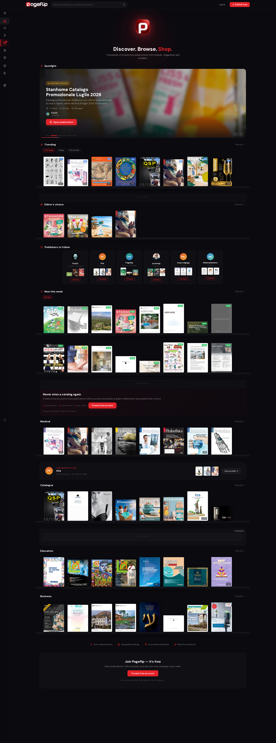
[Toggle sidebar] (5, 13)
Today (61, 150)
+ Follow (75, 280)
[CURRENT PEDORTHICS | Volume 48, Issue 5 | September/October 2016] (207, 471)
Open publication (63, 122)
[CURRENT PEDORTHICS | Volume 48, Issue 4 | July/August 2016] (214, 471)
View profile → (231, 471)
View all (238, 144)
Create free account (102, 405)
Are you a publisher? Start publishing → (60, 411)
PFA (58, 471)
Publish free (241, 4)
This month (74, 150)
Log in (222, 4)
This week (48, 150)
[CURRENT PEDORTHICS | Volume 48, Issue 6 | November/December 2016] (199, 471)
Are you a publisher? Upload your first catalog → (143, 680)
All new (47, 297)
